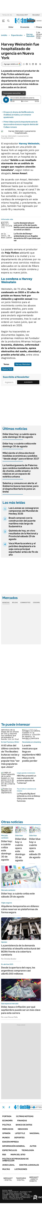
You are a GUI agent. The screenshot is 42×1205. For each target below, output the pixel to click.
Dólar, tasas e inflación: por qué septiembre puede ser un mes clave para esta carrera (20, 1010)
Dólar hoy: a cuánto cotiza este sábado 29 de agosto (18, 895)
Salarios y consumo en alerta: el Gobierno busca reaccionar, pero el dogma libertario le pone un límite (20, 487)
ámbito (4, 35)
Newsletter (35, 1107)
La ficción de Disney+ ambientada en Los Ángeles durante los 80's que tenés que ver (27, 237)
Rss (4, 1154)
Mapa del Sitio (18, 1154)
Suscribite (28, 382)
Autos (33, 1146)
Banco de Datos (24, 1125)
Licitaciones (20, 1169)
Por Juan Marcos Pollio (9, 1017)
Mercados (7, 1129)
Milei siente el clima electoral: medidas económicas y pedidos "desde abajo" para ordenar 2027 (21, 455)
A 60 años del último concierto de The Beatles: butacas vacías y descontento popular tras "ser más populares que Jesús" (10, 756)
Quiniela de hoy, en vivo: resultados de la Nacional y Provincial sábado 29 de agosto (23, 535)
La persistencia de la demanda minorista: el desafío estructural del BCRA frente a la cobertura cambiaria (20, 950)
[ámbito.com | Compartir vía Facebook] (27, 64)
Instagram (15, 1107)
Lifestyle (20, 1133)
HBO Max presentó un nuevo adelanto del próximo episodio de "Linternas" (26, 779)
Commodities (25, 602)
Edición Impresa (10, 1142)
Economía (24, 27)
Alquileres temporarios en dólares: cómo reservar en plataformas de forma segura (20, 909)
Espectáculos (16, 35)
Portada (6, 1116)
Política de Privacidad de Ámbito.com (15, 1160)
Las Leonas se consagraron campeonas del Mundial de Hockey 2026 (24, 510)
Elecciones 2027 (22, 15)
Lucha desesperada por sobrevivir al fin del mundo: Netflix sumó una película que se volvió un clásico (26, 226)
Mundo (6, 1137)
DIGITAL (8, 1179)
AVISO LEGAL (8, 1165)
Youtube (27, 1107)
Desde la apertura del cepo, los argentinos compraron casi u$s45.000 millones (18, 970)
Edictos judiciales (29, 1165)
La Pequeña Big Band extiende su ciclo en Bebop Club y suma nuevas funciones (28, 797)
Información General (13, 1146)
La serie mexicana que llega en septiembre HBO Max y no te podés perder (31, 753)
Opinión (6, 1133)
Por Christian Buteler (8, 959)
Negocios (23, 1129)
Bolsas (15, 602)
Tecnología (28, 1150)
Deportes (19, 1137)
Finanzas (22, 1120)
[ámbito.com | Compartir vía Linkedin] (33, 64)
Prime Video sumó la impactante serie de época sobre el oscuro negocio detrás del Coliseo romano (21, 124)
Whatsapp (34, 1107)
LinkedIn (21, 1107)
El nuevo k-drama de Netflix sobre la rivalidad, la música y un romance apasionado (19, 115)
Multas (6, 1169)
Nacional (35, 1133)
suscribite (31, 20)
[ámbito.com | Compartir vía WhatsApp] (24, 64)
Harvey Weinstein (30, 35)
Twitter (3, 1107)
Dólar (11, 27)
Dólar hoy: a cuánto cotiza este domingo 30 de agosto (19, 445)
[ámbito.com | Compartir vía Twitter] (30, 64)
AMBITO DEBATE (33, 1179)
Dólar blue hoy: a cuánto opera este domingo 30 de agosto (19, 435)
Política (6, 1125)
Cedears (36, 602)
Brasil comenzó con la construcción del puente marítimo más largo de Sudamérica (22, 522)
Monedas (5, 602)
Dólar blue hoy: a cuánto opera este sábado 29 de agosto (35, 848)
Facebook (9, 1107)
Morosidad (36, 15)
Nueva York (7, 369)
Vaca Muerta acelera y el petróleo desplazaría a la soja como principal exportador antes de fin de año (23, 549)
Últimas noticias (24, 1116)
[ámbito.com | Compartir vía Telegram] (36, 64)
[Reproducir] (6, 100)
